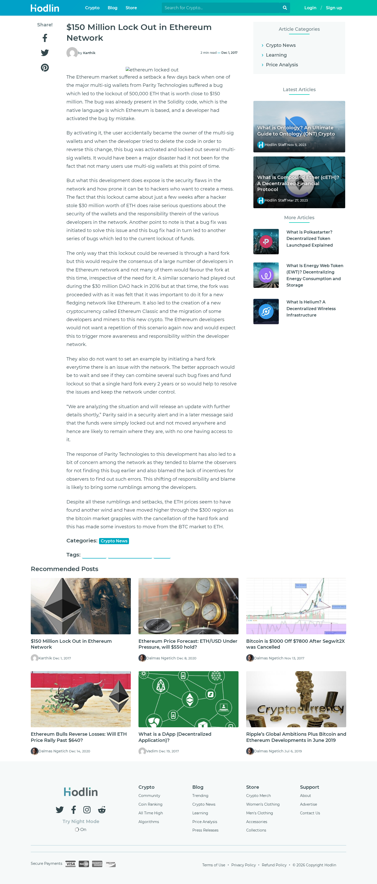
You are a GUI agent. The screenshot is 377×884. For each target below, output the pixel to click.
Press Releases (205, 830)
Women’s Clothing (263, 804)
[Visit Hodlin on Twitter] (45, 53)
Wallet (162, 555)
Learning (276, 55)
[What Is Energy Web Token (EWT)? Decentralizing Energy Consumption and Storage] (266, 275)
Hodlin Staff (275, 144)
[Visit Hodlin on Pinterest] (45, 68)
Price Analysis (282, 65)
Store (131, 7)
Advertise (308, 804)
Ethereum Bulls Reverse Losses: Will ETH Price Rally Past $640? (79, 737)
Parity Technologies (130, 555)
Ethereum (94, 555)
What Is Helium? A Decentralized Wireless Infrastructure (311, 309)
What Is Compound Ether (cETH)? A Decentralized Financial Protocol (298, 183)
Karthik (89, 53)
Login (310, 7)
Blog (112, 7)
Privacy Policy (243, 865)
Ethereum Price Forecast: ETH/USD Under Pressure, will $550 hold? (187, 644)
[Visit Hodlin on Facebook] (45, 38)
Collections (256, 830)
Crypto (92, 7)
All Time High (150, 813)
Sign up (334, 7)
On (83, 829)
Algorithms (148, 821)
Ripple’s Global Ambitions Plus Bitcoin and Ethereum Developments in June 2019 (296, 737)
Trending (200, 795)
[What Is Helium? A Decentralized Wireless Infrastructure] (266, 311)
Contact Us (310, 813)
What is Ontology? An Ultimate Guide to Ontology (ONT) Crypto (296, 131)
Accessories (256, 821)
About (305, 795)
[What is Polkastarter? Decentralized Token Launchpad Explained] (266, 241)
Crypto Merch (258, 795)
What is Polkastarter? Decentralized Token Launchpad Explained (309, 239)
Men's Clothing (259, 813)
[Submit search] (285, 8)
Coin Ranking (150, 804)
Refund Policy (274, 865)
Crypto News (114, 541)
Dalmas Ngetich (161, 658)
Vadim (152, 751)
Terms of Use (213, 865)
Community (149, 795)
